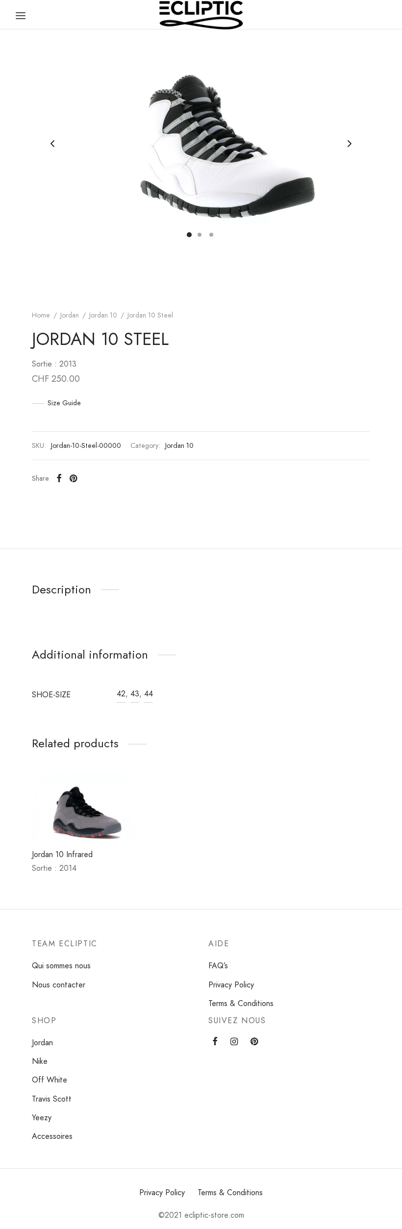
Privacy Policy (231, 984)
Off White (49, 1079)
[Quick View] (100, 819)
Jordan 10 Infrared (62, 854)
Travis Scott (52, 1099)
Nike (40, 1061)
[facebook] (215, 1042)
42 (121, 693)
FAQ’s (218, 965)
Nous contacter (58, 984)
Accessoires (52, 1136)
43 (134, 693)
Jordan (69, 315)
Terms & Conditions (241, 1003)
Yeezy (41, 1117)
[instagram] (234, 1042)
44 (148, 693)
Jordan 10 (103, 315)
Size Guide (64, 403)
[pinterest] (254, 1042)
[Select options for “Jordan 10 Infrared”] (66, 819)
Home (41, 315)
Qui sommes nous (61, 965)
